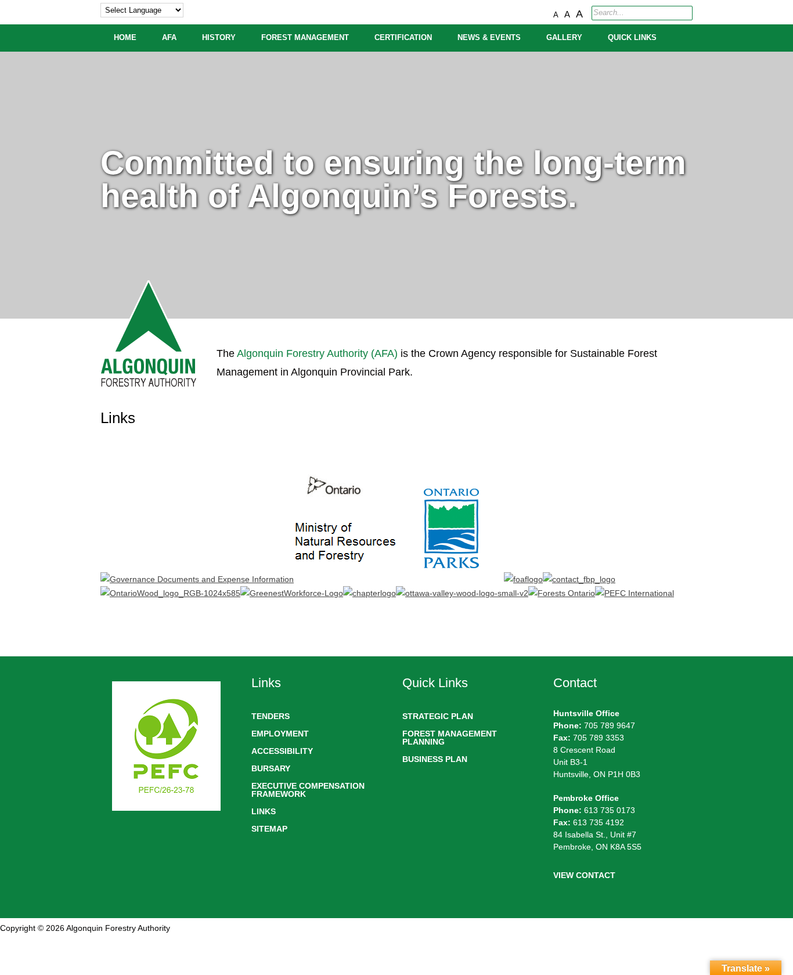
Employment (280, 733)
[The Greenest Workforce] (291, 593)
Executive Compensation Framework (308, 790)
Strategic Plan (437, 716)
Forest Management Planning (449, 737)
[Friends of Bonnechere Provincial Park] (579, 579)
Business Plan (434, 759)
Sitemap (269, 828)
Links (263, 811)
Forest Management (305, 38)
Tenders (270, 716)
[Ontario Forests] (561, 593)
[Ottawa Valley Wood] (462, 593)
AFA (169, 38)
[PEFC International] (634, 593)
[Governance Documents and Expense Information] (197, 579)
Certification (403, 38)
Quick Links (632, 38)
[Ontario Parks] (451, 579)
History (219, 38)
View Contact (584, 875)
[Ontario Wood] (170, 593)
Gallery (564, 38)
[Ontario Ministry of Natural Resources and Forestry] (346, 579)
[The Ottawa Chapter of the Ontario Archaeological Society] (369, 593)
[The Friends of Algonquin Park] (523, 579)
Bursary (270, 768)
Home (125, 38)
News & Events (489, 38)
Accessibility (282, 751)
